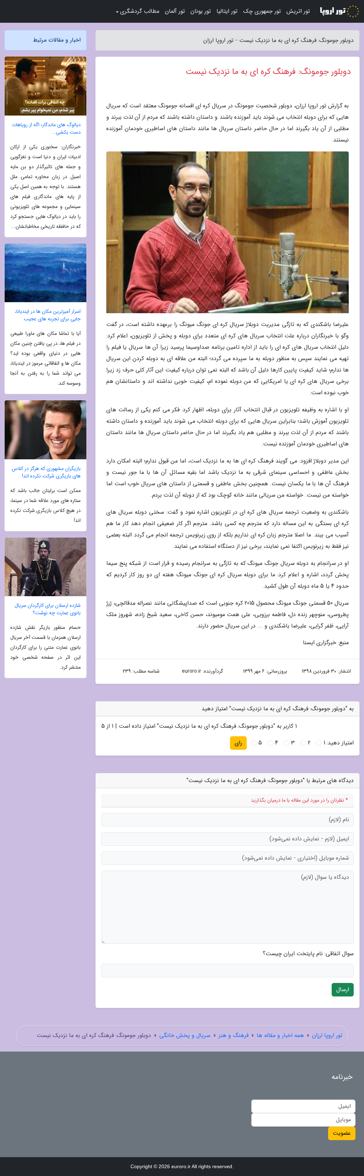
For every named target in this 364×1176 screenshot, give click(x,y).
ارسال (342, 989)
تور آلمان (175, 11)
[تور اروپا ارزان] (339, 11)
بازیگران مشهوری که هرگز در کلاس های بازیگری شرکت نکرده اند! (46, 472)
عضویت (342, 1133)
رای (238, 742)
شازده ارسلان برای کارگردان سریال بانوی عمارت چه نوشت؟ (48, 609)
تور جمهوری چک (262, 11)
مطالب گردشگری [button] (139, 11)
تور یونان (201, 11)
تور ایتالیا (226, 11)
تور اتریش (298, 11)
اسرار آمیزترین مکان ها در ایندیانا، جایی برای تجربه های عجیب (48, 315)
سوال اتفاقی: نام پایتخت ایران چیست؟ (308, 954)
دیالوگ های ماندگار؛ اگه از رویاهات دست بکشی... (46, 128)
